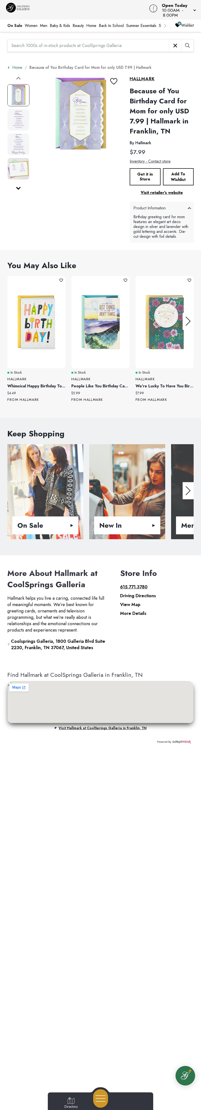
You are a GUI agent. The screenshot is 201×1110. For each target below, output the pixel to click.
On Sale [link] (14, 25)
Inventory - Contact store (150, 161)
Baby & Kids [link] (60, 25)
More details (133, 613)
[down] (18, 188)
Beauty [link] (78, 25)
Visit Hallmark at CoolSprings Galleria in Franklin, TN (103, 728)
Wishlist (187, 25)
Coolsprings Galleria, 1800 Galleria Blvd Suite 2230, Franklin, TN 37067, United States (58, 644)
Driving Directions (138, 596)
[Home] (76, 10)
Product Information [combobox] (149, 208)
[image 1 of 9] (18, 95)
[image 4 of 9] (18, 169)
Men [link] (43, 25)
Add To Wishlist (178, 176)
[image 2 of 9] (18, 120)
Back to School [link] (111, 25)
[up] (18, 78)
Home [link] (91, 25)
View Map (130, 604)
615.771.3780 (134, 587)
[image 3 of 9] (18, 144)
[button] (177, 10)
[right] (165, 25)
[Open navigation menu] (100, 1098)
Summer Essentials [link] (141, 25)
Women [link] (31, 25)
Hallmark (142, 79)
